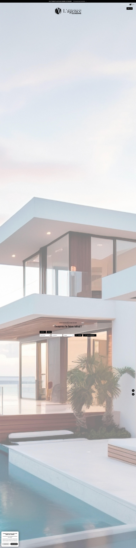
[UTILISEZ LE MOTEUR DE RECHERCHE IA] (68, 341)
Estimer (49, 332)
